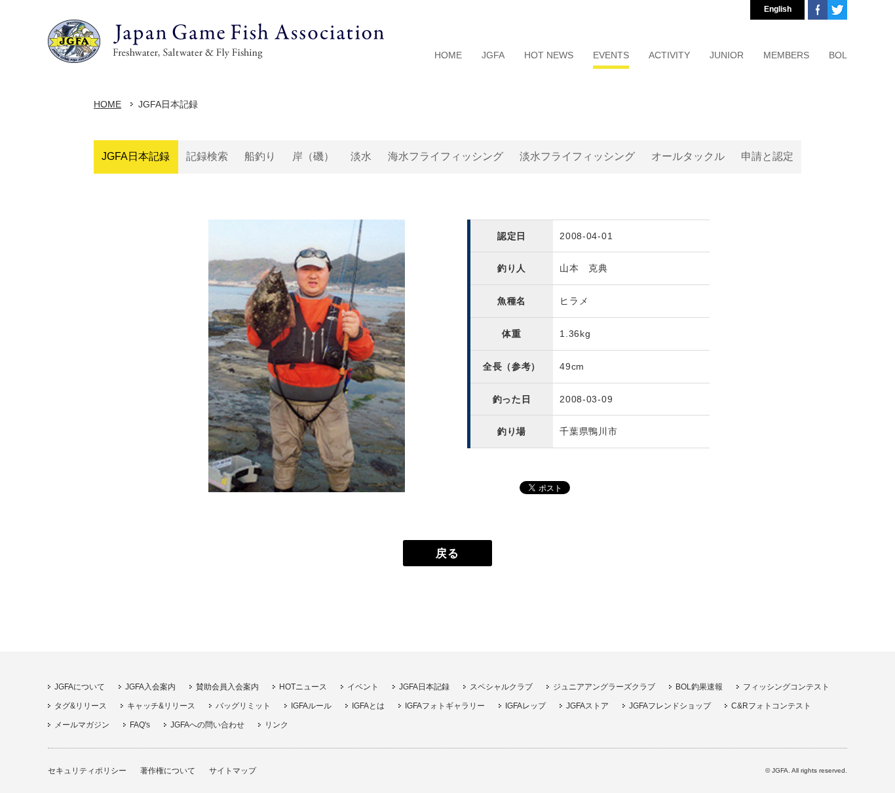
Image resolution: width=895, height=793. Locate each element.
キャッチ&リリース (161, 705)
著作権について (167, 770)
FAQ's (140, 724)
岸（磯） (313, 156)
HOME (107, 104)
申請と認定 (767, 156)
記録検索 (207, 156)
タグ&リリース (80, 705)
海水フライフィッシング (445, 156)
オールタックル (688, 156)
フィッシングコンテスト (786, 686)
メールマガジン (81, 724)
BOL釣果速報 (699, 686)
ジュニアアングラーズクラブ (604, 686)
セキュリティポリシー (87, 770)
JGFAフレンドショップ (670, 705)
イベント (363, 686)
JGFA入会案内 (150, 686)
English (777, 9)
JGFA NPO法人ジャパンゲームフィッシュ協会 (216, 41)
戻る (447, 553)
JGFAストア (587, 705)
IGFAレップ (525, 705)
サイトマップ (232, 770)
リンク (276, 724)
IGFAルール (311, 705)
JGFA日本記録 (136, 156)
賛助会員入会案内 (227, 686)
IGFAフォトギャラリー (445, 705)
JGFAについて (79, 686)
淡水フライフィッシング (577, 156)
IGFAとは (368, 705)
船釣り (260, 156)
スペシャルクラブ (501, 686)
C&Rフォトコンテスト (771, 705)
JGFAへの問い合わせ (207, 724)
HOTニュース (303, 686)
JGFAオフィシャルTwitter (837, 10)
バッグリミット (243, 705)
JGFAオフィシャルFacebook (818, 10)
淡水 (361, 156)
